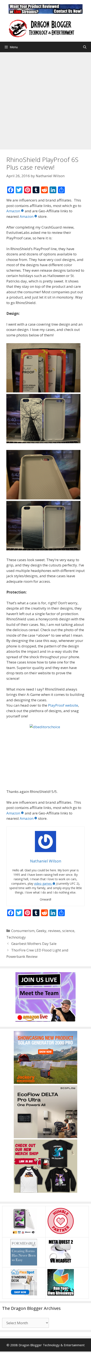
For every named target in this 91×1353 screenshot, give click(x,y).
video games (43, 883)
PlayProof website (63, 705)
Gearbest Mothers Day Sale (34, 943)
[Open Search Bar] (85, 47)
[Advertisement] (45, 99)
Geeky (41, 930)
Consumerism (22, 930)
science (68, 930)
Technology (16, 937)
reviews (54, 930)
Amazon (13, 210)
